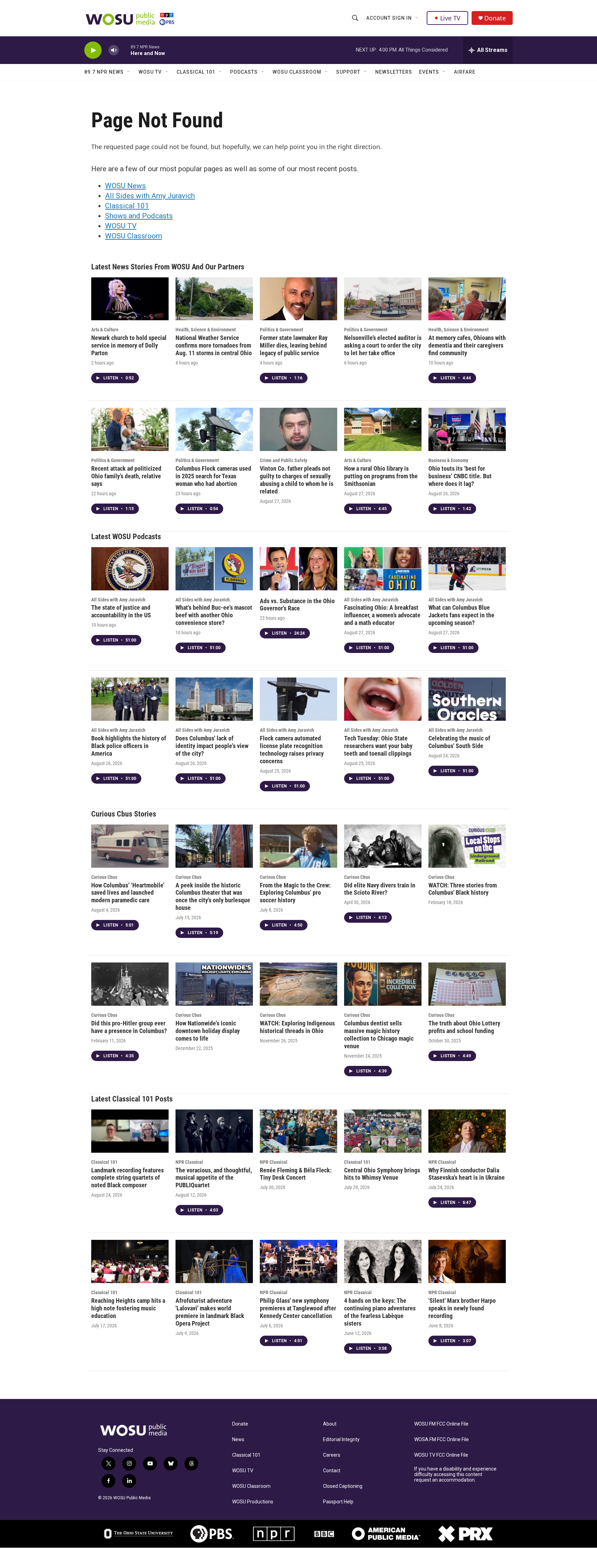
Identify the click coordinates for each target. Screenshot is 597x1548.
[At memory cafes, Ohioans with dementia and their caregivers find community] (467, 299)
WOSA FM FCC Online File (441, 1439)
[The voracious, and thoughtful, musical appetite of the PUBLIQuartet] (214, 1131)
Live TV (450, 18)
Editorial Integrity (341, 1439)
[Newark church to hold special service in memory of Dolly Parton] (130, 299)
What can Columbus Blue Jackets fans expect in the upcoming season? (461, 615)
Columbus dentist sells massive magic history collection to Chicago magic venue (379, 1035)
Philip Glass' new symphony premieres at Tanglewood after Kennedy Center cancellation (298, 1308)
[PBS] (212, 1533)
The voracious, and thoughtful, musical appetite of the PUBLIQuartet (214, 1178)
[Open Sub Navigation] (417, 18)
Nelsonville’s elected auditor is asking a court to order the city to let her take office (382, 345)
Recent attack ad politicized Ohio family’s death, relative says (126, 476)
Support (348, 72)
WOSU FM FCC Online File (441, 1424)
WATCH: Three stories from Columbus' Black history (462, 889)
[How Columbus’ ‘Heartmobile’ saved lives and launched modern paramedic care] (130, 846)
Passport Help (338, 1501)
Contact (331, 1470)
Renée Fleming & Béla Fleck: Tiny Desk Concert (296, 1174)
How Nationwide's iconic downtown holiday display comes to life (208, 1031)
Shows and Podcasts (139, 216)
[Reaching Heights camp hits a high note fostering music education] (130, 1261)
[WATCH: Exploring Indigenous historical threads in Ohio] (298, 984)
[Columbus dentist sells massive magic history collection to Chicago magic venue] (382, 984)
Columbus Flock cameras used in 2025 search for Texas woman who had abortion (213, 476)
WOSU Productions (252, 1501)
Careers (331, 1455)
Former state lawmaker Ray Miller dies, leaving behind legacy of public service (294, 345)
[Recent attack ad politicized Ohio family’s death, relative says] (130, 429)
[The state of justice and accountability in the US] (130, 568)
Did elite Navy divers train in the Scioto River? (379, 889)
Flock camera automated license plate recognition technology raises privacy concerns (292, 750)
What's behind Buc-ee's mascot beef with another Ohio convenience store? (214, 615)
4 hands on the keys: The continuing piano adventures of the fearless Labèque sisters (380, 1312)
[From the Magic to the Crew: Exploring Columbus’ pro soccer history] (298, 846)
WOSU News (125, 186)
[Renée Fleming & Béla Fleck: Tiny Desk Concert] (298, 1131)
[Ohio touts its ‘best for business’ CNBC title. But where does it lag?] (467, 429)
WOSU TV (150, 72)
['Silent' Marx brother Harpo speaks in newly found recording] (467, 1261)
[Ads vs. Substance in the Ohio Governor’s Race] (298, 568)
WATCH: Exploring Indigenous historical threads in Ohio (297, 1027)
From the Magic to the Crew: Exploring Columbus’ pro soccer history (295, 893)
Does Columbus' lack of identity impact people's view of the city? (212, 746)
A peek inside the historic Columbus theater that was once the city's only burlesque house (213, 897)
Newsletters (393, 72)
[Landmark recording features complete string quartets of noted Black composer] (130, 1131)
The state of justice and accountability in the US (121, 611)
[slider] (125, 50)
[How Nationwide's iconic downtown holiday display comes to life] (214, 984)
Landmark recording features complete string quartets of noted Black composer (127, 1178)
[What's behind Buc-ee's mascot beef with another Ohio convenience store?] (214, 568)
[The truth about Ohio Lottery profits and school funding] (467, 984)
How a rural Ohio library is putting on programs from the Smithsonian (381, 476)
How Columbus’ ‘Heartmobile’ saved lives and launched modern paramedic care (127, 893)
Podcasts (244, 72)
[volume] (114, 50)
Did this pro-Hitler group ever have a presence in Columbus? (129, 1027)
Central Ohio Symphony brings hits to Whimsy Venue (382, 1174)
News (238, 1439)
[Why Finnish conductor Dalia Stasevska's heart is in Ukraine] (467, 1131)
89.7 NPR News (104, 72)
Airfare (464, 72)
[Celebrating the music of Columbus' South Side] (467, 699)
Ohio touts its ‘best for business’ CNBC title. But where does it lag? (460, 476)
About (330, 1424)
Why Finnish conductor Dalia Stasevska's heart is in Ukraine (466, 1174)
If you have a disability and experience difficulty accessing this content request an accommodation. (455, 1474)
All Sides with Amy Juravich (150, 196)
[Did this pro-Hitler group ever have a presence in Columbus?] (130, 984)
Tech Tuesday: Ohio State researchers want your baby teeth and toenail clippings (378, 746)
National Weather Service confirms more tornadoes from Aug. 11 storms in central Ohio (214, 345)
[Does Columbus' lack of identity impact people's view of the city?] (214, 699)
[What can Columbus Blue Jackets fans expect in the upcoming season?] (467, 568)
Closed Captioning (342, 1486)
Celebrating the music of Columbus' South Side (459, 742)
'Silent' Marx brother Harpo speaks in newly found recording (462, 1308)
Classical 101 (196, 72)
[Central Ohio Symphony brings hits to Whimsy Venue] (382, 1131)
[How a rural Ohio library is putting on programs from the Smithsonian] (382, 429)
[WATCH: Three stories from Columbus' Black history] (467, 846)
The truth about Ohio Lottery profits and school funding (464, 1027)
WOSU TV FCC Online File (441, 1455)
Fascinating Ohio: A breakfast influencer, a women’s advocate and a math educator (382, 615)
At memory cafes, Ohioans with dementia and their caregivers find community (467, 345)
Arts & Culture (105, 329)
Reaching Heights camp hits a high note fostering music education (128, 1308)
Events (429, 72)
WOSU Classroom (297, 72)
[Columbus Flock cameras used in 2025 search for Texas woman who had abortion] (214, 429)
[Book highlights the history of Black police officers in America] (130, 699)
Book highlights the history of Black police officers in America (128, 746)
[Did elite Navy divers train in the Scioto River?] (382, 846)
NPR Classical (189, 1162)
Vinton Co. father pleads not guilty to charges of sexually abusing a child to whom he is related (296, 480)
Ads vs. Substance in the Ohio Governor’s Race (297, 604)
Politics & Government (281, 329)
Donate (495, 18)
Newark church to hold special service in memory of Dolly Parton (129, 345)
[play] (92, 50)
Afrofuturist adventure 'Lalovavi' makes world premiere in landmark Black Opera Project (210, 1312)
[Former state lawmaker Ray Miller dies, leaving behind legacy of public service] (298, 299)
